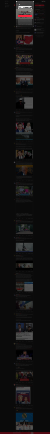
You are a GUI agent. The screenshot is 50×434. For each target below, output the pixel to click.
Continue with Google (25, 19)
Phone (29, 7)
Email (22, 7)
